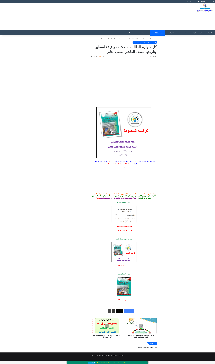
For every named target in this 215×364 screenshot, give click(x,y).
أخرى (128, 32)
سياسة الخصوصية (190, 1)
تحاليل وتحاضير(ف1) (208, 32)
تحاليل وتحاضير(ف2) (170, 32)
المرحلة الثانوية (110, 163)
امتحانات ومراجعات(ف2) (144, 32)
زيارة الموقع (92, 362)
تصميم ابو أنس (94, 355)
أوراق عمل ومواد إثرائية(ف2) (157, 32)
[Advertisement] (71, 17)
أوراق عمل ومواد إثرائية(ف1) (195, 32)
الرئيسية (197, 1)
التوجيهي (134, 32)
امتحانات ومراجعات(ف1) (182, 32)
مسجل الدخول (146, 347)
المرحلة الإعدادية (119, 163)
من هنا (134, 161)
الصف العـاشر (136, 42)
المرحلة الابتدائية (129, 163)
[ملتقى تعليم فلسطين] (205, 7)
